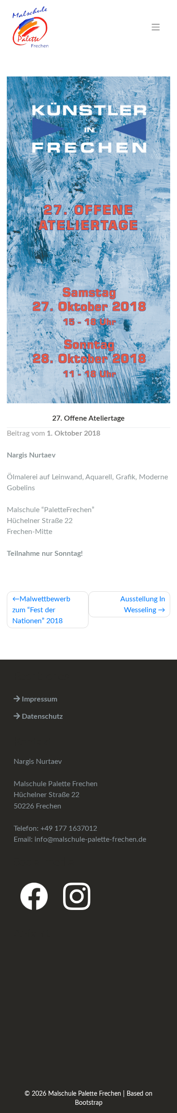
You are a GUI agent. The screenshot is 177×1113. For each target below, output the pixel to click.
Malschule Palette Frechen (84, 1094)
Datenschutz (41, 716)
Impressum (38, 699)
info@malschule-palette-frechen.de (90, 839)
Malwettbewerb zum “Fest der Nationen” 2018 (41, 610)
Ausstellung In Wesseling (142, 604)
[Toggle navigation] (156, 27)
